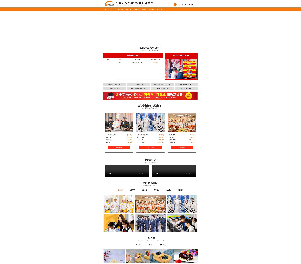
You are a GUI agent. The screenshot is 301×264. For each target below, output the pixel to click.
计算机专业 (171, 137)
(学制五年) (129, 135)
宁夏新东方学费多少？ (114, 88)
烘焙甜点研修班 (141, 142)
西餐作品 (150, 245)
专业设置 (120, 9)
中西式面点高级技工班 (142, 135)
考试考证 (144, 9)
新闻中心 (151, 9)
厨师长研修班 (109, 137)
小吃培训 (108, 142)
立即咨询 (155, 63)
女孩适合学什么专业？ (186, 85)
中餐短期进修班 (110, 139)
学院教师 (180, 190)
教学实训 (120, 190)
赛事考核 (156, 190)
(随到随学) (129, 142)
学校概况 (112, 9)
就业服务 (136, 9)
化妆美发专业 (172, 142)
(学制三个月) (129, 139)
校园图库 (159, 9)
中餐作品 (162, 245)
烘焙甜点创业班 (172, 139)
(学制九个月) (129, 137)
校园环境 (132, 190)
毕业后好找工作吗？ (186, 88)
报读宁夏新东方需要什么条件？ (162, 85)
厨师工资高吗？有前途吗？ (138, 88)
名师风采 (128, 9)
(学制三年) (161, 137)
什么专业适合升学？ (138, 85)
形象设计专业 (172, 135)
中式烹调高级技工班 (111, 135)
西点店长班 (140, 139)
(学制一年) (161, 139)
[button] (148, 41)
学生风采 (144, 190)
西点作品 (138, 245)
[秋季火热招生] (150, 27)
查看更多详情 (119, 147)
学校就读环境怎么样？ (114, 85)
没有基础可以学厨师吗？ (162, 88)
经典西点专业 (140, 137)
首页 (106, 9)
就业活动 (168, 190)
